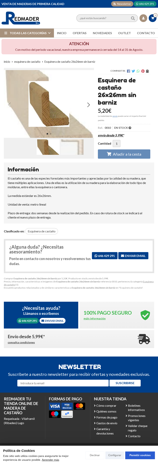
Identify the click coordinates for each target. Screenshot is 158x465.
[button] (47, 134)
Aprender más (50, 459)
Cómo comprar (106, 405)
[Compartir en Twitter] (133, 71)
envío (115, 116)
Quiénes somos (106, 411)
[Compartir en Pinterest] (143, 71)
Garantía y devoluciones (105, 431)
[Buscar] (133, 18)
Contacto (134, 436)
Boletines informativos (136, 408)
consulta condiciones (21, 342)
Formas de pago (106, 417)
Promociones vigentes (136, 418)
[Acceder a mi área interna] (143, 18)
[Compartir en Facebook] (128, 71)
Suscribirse (125, 383)
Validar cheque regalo (137, 428)
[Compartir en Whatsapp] (138, 71)
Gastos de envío (106, 423)
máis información (95, 318)
